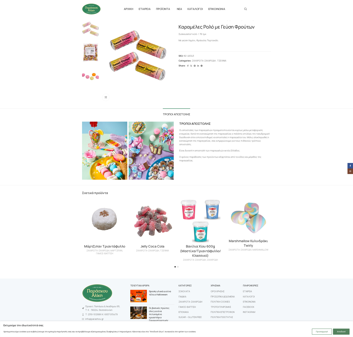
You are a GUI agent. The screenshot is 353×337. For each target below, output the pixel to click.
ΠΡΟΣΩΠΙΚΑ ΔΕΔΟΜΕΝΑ (223, 296)
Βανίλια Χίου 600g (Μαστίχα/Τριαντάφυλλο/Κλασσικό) (200, 251)
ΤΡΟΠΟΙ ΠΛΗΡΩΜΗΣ (221, 306)
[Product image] (200, 220)
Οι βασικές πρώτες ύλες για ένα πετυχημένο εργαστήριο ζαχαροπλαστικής (159, 314)
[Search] (245, 9)
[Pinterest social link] (194, 66)
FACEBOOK (248, 306)
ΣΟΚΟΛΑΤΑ (184, 291)
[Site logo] (91, 8)
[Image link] (97, 292)
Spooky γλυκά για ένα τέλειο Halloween (160, 293)
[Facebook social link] (187, 66)
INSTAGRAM (249, 312)
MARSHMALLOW (260, 249)
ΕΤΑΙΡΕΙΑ (247, 291)
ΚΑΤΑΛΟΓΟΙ (249, 296)
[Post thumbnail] (138, 296)
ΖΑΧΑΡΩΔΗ (212, 259)
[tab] (176, 112)
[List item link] (104, 314)
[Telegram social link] (201, 66)
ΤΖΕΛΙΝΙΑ (221, 60)
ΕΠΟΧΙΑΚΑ (184, 312)
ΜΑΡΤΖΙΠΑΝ (116, 250)
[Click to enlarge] (105, 97)
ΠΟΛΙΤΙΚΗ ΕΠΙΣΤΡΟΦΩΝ (223, 312)
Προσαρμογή (322, 331)
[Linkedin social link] (198, 66)
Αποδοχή (341, 331)
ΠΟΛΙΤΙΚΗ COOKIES (220, 301)
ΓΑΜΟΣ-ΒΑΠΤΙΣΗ (104, 253)
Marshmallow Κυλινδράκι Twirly (248, 243)
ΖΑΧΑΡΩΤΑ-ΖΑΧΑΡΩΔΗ (204, 60)
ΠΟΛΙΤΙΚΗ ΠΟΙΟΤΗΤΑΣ (222, 317)
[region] (176, 329)
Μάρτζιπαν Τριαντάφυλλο (104, 246)
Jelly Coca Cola (152, 246)
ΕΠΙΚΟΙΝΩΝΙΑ (249, 301)
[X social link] (191, 66)
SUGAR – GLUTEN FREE (190, 317)
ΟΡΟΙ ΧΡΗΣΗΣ (217, 291)
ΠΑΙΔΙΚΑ (182, 296)
